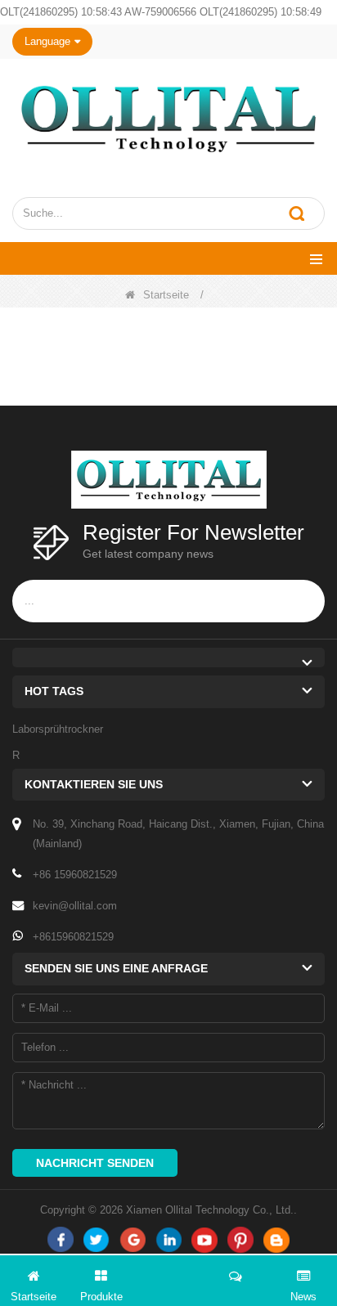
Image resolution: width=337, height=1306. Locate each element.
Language (47, 41)
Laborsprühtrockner (57, 729)
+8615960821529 (73, 937)
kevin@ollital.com (75, 906)
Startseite (166, 295)
